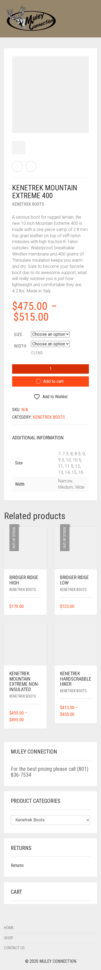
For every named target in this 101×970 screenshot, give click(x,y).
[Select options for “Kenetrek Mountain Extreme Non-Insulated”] (37, 720)
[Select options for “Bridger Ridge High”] (37, 607)
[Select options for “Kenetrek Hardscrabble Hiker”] (88, 715)
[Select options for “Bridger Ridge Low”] (88, 607)
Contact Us (14, 948)
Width (20, 346)
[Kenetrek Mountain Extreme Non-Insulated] (31, 166)
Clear (37, 352)
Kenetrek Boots (28, 204)
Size (18, 334)
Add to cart (53, 381)
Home (9, 927)
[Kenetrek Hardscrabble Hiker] (17, 166)
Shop (8, 938)
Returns (17, 865)
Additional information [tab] (38, 437)
